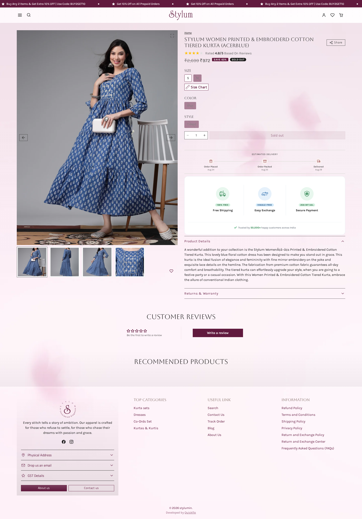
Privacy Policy (292, 428)
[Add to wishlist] (171, 271)
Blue (190, 105)
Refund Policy (292, 408)
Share (338, 42)
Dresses (140, 415)
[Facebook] (63, 442)
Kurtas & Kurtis (146, 428)
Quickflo (190, 512)
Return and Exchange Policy (303, 435)
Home (188, 33)
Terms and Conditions (298, 415)
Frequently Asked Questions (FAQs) (308, 448)
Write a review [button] (218, 333)
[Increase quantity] (204, 135)
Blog (211, 428)
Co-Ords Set (143, 421)
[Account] (324, 15)
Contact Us (216, 415)
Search (213, 408)
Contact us (91, 488)
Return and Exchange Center (303, 441)
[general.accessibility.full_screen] (172, 35)
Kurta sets (141, 408)
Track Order (216, 421)
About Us (214, 435)
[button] (20, 15)
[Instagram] (71, 442)
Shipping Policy (293, 421)
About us (44, 488)
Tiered (191, 124)
